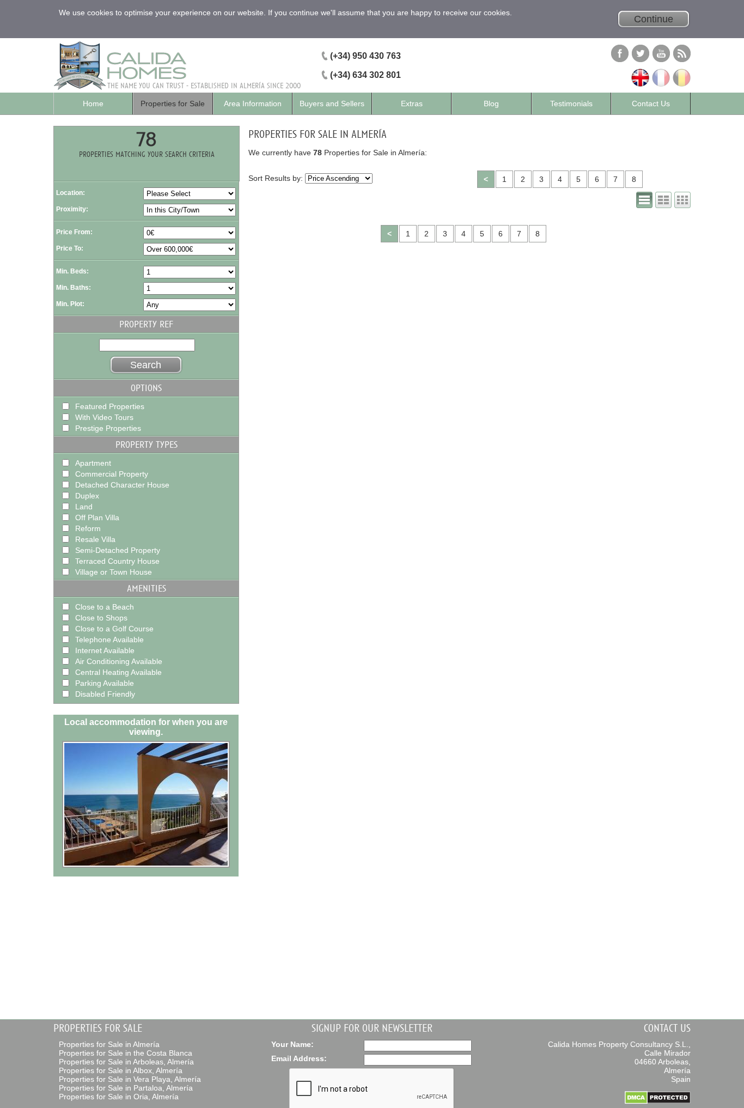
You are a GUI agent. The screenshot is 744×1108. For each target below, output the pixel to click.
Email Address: (299, 1058)
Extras (412, 103)
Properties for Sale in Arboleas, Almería (126, 1061)
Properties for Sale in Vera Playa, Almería (130, 1079)
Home (93, 103)
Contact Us (651, 103)
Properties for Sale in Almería (109, 1044)
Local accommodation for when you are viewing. (146, 726)
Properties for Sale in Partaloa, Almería (126, 1087)
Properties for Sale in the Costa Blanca (125, 1053)
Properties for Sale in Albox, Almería (120, 1070)
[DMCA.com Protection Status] (658, 1101)
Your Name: (292, 1044)
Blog (491, 103)
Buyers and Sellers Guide (332, 106)
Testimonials (571, 103)
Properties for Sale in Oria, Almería (119, 1096)
